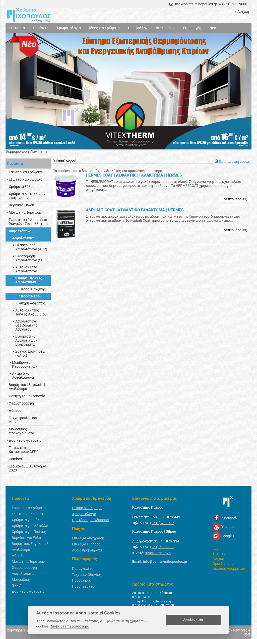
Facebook (229, 517)
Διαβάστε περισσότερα (69, 626)
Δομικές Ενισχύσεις (28, 591)
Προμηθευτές (83, 586)
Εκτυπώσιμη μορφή (234, 161)
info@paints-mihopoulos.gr (195, 4)
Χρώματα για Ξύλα (26, 520)
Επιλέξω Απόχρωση (88, 538)
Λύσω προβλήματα (87, 550)
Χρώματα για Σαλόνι (22, 151)
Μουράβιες (21, 580)
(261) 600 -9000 (234, 4)
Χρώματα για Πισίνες (29, 532)
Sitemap (219, 553)
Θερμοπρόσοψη (24, 568)
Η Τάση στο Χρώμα (87, 508)
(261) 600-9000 (162, 547)
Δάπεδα (18, 556)
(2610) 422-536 (162, 523)
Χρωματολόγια (84, 514)
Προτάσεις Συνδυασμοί (90, 520)
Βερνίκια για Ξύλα (26, 538)
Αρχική (243, 12)
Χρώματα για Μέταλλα (30, 526)
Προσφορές (81, 580)
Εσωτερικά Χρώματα (29, 508)
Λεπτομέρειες (235, 199)
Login (217, 548)
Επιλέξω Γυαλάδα (86, 544)
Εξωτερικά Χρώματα (28, 514)
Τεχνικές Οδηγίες (86, 575)
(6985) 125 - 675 (158, 553)
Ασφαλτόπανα (23, 574)
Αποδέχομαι (193, 620)
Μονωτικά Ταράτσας (28, 562)
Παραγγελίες (82, 569)
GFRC (16, 585)
